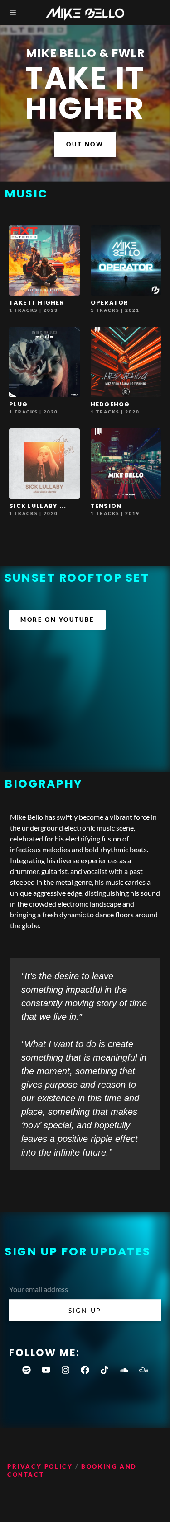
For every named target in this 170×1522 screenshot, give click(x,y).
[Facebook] (85, 1370)
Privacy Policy (40, 1466)
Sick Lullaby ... (37, 506)
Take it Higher (36, 302)
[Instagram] (65, 1370)
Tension (106, 506)
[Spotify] (26, 1370)
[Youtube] (46, 1370)
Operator (110, 302)
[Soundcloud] (124, 1370)
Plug (18, 404)
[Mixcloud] (143, 1370)
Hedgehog (110, 404)
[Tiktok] (104, 1370)
